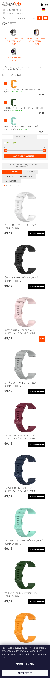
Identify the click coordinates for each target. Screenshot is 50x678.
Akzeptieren (25, 673)
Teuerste (9, 176)
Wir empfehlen (12, 172)
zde (3, 657)
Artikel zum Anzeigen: (25, 156)
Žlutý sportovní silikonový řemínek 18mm (23, 90)
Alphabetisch (11, 181)
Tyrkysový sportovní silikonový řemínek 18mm (21, 128)
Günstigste (30, 172)
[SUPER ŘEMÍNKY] (12, 3)
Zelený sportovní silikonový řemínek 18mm (23, 109)
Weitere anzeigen (23, 137)
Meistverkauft (26, 176)
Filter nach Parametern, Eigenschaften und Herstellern (24, 165)
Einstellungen (25, 664)
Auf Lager (11, 143)
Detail (42, 338)
